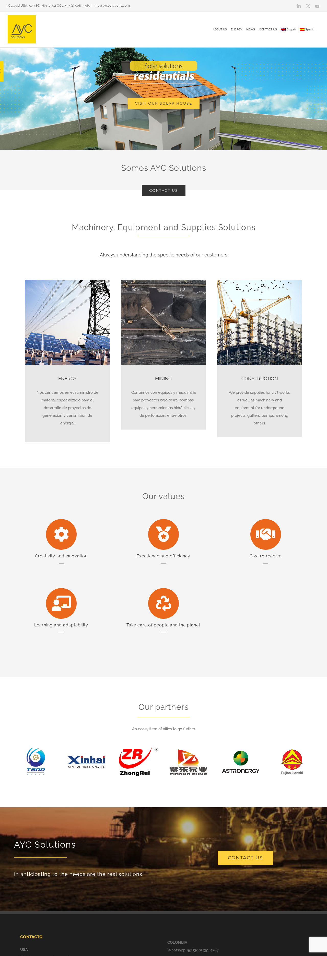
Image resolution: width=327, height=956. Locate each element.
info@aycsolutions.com (112, 5)
